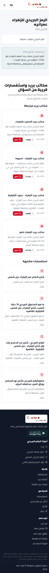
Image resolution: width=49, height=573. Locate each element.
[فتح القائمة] (4, 5)
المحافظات (42, 474)
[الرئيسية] (37, 5)
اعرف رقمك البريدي (35, 452)
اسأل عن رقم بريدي (38, 501)
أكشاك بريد (42, 479)
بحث (42, 447)
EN (11, 5)
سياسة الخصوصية (39, 538)
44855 (28, 213)
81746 (28, 250)
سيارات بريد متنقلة (39, 484)
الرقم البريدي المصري (34, 457)
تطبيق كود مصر (40, 533)
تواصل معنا (39, 528)
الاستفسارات (41, 496)
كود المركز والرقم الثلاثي (33, 462)
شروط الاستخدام (40, 543)
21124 (28, 176)
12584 (28, 140)
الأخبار (44, 506)
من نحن (44, 523)
